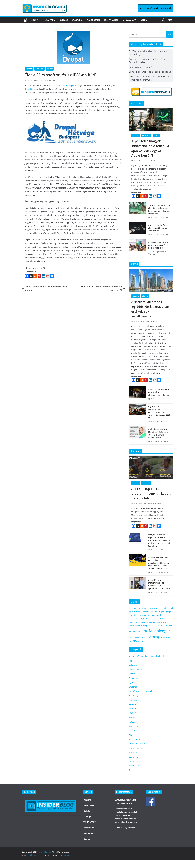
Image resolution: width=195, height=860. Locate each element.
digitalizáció (133, 612)
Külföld (64, 20)
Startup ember (135, 748)
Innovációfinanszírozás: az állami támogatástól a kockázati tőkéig (159, 245)
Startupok (77, 20)
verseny (141, 641)
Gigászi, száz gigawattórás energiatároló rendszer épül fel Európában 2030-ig (159, 412)
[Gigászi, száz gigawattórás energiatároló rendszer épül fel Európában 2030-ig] (137, 414)
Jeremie (164, 615)
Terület (132, 770)
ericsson (143, 612)
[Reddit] (35, 276)
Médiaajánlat (129, 20)
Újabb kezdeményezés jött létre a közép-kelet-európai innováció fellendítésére (158, 433)
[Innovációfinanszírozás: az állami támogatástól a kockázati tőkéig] (137, 248)
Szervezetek (134, 761)
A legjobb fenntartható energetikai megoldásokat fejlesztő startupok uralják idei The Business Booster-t (158, 563)
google (168, 612)
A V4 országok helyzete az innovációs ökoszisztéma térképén (158, 392)
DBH (156, 608)
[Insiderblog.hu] (25, 20)
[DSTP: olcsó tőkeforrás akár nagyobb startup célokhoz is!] (137, 230)
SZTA (135, 641)
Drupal (28, 89)
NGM (171, 626)
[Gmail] (48, 276)
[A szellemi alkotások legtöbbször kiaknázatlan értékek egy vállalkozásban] (151, 280)
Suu (162, 637)
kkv (147, 619)
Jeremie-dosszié (136, 700)
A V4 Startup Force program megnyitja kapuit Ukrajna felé (151, 493)
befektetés (134, 608)
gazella (163, 612)
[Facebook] (27, 276)
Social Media (134, 739)
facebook (150, 612)
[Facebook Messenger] (52, 276)
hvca (141, 615)
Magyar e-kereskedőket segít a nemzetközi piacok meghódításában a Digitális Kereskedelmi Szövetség (159, 540)
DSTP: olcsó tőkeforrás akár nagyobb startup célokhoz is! (158, 228)
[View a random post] (170, 20)
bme (140, 608)
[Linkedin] (44, 276)
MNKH (162, 625)
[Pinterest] (39, 276)
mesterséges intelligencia (140, 625)
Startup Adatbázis (137, 743)
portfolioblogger (155, 630)
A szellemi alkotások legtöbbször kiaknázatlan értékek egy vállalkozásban (150, 309)
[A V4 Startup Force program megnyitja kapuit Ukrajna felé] (151, 467)
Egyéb (131, 682)
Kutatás (50, 69)
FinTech (157, 612)
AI (129, 608)
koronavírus (164, 618)
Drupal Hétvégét (66, 85)
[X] (31, 276)
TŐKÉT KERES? (93, 20)
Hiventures (134, 615)
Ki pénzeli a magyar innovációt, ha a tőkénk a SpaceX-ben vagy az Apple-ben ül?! (150, 148)
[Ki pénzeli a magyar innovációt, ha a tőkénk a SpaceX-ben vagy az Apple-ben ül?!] (151, 119)
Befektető (133, 665)
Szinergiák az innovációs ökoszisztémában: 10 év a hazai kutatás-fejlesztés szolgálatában (159, 209)
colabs (152, 608)
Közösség (133, 713)
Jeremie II (132, 619)
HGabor (52, 80)
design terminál (166, 608)
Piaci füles (133, 730)
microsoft (155, 626)
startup (155, 637)
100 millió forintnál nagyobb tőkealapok (146, 656)
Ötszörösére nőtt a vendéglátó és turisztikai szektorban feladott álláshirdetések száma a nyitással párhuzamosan (126, 815)
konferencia (153, 619)
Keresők (132, 704)
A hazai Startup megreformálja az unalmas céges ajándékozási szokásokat (159, 584)
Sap (141, 637)
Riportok (132, 735)
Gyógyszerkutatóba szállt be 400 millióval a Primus (46, 288)
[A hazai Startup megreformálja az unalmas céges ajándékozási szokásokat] (137, 586)
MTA (167, 626)
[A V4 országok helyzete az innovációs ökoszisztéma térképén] (137, 394)
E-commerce (134, 678)
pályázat (137, 637)
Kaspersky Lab (141, 619)
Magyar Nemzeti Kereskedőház (145, 622)
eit (139, 612)
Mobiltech (133, 726)
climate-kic (146, 608)
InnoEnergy (147, 615)
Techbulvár (134, 765)
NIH (130, 631)
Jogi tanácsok (111, 20)
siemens (146, 637)
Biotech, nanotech (137, 669)
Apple (131, 660)
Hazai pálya (49, 20)
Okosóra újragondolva (125, 827)
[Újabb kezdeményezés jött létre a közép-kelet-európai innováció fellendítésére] (137, 435)
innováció (156, 615)
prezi (131, 637)
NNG (139, 632)
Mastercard (161, 622)
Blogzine (35, 20)
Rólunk (144, 20)
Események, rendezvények (140, 691)
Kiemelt (156, 135)
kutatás (131, 622)
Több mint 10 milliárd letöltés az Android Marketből (101, 288)
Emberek (133, 687)
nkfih (135, 631)
